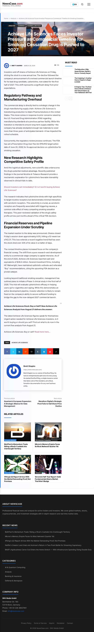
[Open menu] (89, 4)
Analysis (13, 18)
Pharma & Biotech (34, 26)
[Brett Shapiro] (7, 65)
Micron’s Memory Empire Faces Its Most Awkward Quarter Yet (47, 445)
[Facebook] (7, 351)
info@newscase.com (16, 611)
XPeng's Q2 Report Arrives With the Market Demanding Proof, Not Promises (35, 541)
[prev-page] (66, 98)
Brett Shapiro (17, 65)
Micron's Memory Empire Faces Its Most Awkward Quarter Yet (29, 536)
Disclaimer (61, 623)
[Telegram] (44, 351)
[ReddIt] (25, 351)
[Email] (32, 351)
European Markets (10, 440)
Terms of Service (40, 623)
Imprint (51, 623)
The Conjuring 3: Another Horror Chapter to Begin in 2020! (83, 80)
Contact (70, 623)
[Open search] (82, 4)
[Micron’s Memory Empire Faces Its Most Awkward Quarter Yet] (48, 431)
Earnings (21, 26)
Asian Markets (9, 473)
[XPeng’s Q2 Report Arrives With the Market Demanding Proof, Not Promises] (17, 464)
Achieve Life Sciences (20, 342)
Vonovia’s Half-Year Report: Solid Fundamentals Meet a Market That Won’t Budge (48, 479)
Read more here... (42, 332)
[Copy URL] (56, 351)
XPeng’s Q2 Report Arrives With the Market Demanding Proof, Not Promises (17, 479)
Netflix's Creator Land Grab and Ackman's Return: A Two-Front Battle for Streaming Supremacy (43, 545)
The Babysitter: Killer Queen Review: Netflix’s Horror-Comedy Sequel (82, 71)
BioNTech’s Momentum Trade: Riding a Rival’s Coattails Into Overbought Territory (16, 446)
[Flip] (50, 351)
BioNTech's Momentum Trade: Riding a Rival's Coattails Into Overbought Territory (37, 532)
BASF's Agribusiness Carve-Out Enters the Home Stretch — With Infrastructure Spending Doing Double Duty (48, 550)
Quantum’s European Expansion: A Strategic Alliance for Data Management (17, 403)
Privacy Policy (26, 623)
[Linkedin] (19, 351)
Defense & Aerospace (13, 581)
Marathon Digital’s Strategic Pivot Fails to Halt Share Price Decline (49, 403)
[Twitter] (13, 351)
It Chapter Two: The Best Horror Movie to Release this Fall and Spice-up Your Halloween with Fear (83, 90)
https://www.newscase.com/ (33, 370)
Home (6, 18)
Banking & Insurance (13, 576)
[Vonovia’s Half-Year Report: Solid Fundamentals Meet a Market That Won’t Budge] (48, 464)
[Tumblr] (38, 351)
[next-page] (70, 98)
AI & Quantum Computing (43, 440)
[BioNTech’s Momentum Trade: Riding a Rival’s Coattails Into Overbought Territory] (17, 431)
